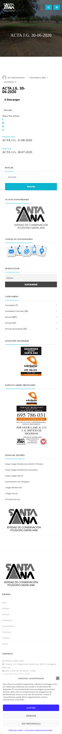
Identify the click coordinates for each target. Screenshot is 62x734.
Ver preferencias (30, 723)
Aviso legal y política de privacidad (38, 730)
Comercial (6, 632)
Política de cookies (16, 730)
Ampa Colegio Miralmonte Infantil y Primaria (24, 464)
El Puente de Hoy (12, 499)
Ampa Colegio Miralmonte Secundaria (21, 470)
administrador (18, 77)
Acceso (5, 644)
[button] (57, 678)
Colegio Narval (11, 493)
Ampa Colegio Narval (14, 475)
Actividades (10, 305)
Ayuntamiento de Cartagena (17, 481)
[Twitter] (3, 123)
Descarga (8, 110)
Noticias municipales (14, 328)
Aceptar (31, 707)
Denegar (31, 715)
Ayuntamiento (8, 626)
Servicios (6, 614)
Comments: (10, 82)
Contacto (6, 638)
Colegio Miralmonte (13, 487)
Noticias (8, 323)
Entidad (5, 608)
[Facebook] (2, 119)
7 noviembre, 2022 (37, 77)
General (8, 317)
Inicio (4, 602)
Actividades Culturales (14, 311)
